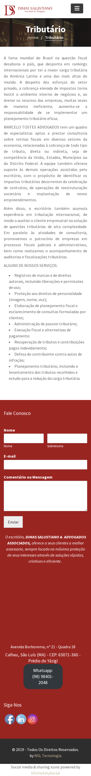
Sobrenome (55, 446)
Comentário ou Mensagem (29, 477)
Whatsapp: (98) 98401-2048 (43, 676)
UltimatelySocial (45, 772)
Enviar (13, 521)
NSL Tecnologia (47, 755)
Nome (10, 429)
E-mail (11, 456)
